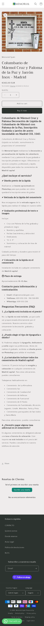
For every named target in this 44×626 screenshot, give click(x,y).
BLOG (7, 553)
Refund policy (19, 613)
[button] (3, 4)
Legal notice (31, 620)
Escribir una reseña (22, 490)
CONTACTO (9, 525)
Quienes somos (11, 531)
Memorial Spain (21, 610)
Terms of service (16, 617)
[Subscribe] (36, 568)
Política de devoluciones (14, 547)
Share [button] (7, 464)
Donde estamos (11, 536)
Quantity (5, 90)
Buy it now (22, 111)
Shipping (12, 86)
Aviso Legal (9, 542)
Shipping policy (30, 617)
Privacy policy (31, 613)
